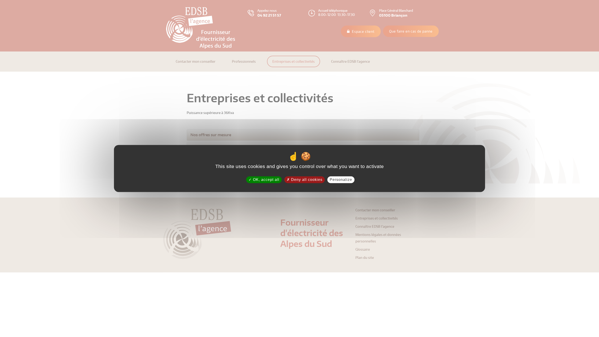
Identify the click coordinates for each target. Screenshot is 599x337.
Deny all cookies (306, 180)
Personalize (341, 180)
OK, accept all (265, 180)
